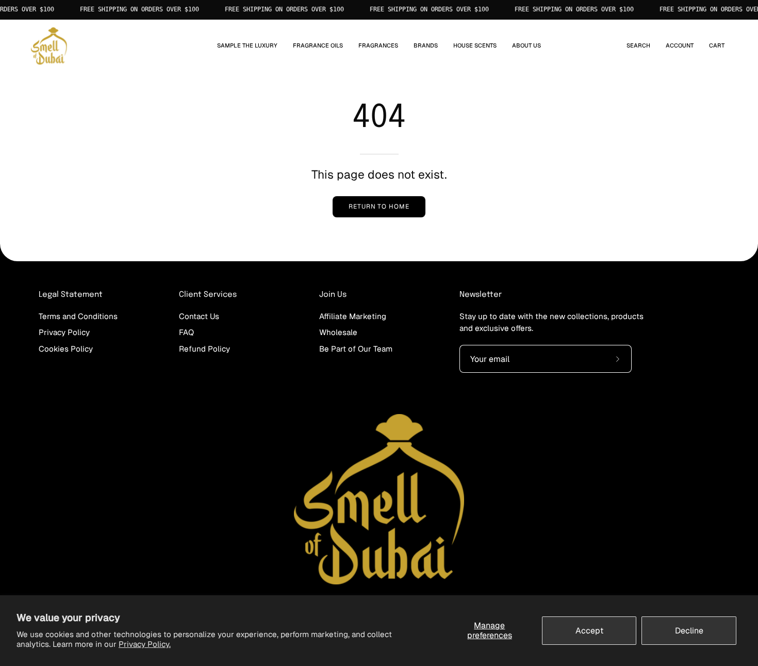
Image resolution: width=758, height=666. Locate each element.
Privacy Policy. (145, 644)
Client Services (208, 295)
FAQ (186, 332)
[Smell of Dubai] (49, 46)
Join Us (333, 295)
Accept (589, 630)
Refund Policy (204, 348)
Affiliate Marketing (352, 316)
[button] (318, 46)
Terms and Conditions (78, 316)
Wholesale (338, 332)
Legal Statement (71, 295)
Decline (689, 630)
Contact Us (199, 316)
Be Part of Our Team (355, 348)
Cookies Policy (66, 348)
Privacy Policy (64, 332)
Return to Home (379, 206)
